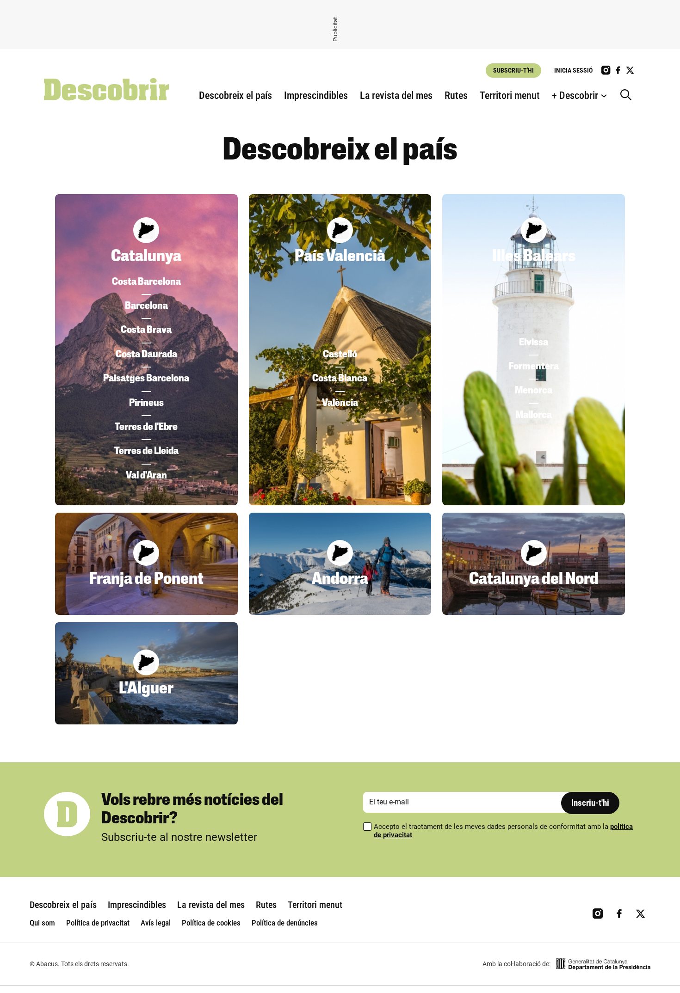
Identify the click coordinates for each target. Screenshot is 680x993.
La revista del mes (396, 95)
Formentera (534, 367)
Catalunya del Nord (534, 579)
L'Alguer (146, 689)
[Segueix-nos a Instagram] (606, 70)
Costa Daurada (146, 354)
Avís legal (156, 922)
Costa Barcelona (146, 282)
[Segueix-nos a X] (630, 70)
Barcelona (146, 306)
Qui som (42, 922)
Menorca (533, 391)
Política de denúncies (285, 922)
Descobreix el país (235, 95)
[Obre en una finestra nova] (603, 964)
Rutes (456, 95)
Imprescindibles (316, 95)
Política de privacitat (98, 922)
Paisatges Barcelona (146, 379)
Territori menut (510, 95)
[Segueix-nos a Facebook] (618, 70)
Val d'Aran (146, 476)
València (340, 403)
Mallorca (533, 415)
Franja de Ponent (146, 579)
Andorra (340, 579)
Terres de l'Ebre (146, 427)
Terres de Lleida (146, 451)
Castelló (340, 354)
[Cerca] (628, 95)
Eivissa (533, 342)
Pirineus (146, 403)
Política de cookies (211, 922)
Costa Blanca (339, 379)
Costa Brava (146, 330)
